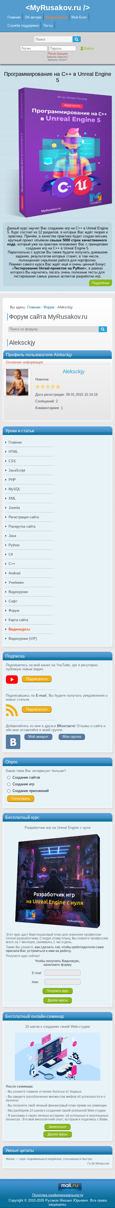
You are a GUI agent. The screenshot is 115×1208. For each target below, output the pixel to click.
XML (12, 498)
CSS (12, 461)
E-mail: (37, 973)
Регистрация (58, 54)
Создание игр (23, 784)
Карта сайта (18, 620)
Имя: (35, 982)
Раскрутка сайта (22, 526)
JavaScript (17, 470)
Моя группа (72, 737)
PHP (12, 480)
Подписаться (36, 679)
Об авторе (33, 17)
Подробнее (100, 283)
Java (12, 536)
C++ (12, 564)
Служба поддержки (23, 25)
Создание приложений (31, 791)
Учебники (16, 583)
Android (14, 573)
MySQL (14, 489)
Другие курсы (58, 1000)
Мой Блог (79, 17)
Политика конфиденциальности (57, 1195)
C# (11, 554)
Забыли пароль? (57, 56)
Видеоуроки (18, 592)
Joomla (14, 508)
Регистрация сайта (24, 517)
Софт (13, 601)
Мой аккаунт (38, 737)
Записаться (57, 1127)
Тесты (48, 25)
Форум (14, 611)
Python (14, 545)
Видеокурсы (56, 17)
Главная (14, 17)
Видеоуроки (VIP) (23, 639)
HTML (13, 452)
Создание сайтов (26, 777)
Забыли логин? (57, 59)
